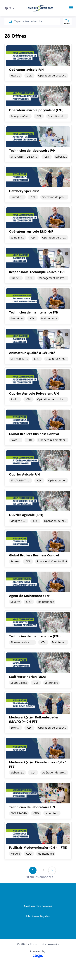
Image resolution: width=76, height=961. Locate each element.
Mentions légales (38, 916)
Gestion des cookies (38, 906)
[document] (38, 62)
